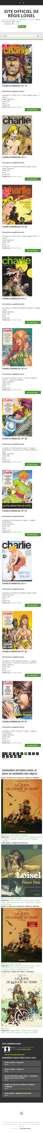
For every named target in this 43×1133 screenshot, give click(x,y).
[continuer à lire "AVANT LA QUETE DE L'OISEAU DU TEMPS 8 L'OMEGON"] (21, 806)
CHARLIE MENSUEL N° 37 (14, 368)
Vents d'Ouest (5, 902)
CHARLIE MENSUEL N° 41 (14, 721)
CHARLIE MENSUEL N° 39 (14, 510)
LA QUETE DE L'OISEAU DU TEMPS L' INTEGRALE (17, 972)
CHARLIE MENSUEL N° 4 (14, 583)
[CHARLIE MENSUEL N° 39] (17, 489)
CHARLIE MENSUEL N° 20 (14, 226)
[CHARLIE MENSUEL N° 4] (17, 561)
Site (29, 1049)
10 (11, 756)
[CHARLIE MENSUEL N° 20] (17, 204)
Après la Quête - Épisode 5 (14, 1062)
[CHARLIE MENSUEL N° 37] (17, 347)
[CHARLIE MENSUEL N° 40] (17, 630)
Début (5, 753)
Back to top (21, 1113)
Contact (24, 1049)
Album (12, 900)
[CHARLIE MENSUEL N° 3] (17, 276)
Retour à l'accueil (28, 1122)
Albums (7, 1028)
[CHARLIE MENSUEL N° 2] (17, 135)
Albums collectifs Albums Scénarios (16, 835)
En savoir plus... (32, 110)
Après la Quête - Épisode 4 (14, 1069)
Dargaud (13, 839)
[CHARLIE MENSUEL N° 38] (17, 417)
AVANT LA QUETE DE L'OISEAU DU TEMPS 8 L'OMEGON (20, 778)
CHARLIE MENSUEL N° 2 (14, 157)
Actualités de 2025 (14, 1064)
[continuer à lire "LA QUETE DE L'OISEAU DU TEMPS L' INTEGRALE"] (21, 1000)
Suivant (15, 756)
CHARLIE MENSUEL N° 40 (14, 651)
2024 (11, 837)
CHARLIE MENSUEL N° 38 (14, 438)
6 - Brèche (31, 20)
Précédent (10, 753)
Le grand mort (21, 20)
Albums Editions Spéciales (13, 898)
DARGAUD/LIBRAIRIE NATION (19, 970)
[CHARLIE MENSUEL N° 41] (17, 700)
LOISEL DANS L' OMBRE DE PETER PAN (14, 843)
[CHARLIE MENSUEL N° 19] (17, 64)
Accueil (13, 20)
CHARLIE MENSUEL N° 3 (14, 298)
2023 (2, 1032)
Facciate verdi (25, 1128)
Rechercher (7, 24)
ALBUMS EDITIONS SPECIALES (25, 900)
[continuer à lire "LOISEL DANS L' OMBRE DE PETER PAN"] (21, 870)
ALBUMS (24, 1030)
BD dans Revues (16, 107)
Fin (19, 756)
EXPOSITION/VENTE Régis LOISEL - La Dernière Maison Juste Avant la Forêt (21, 1077)
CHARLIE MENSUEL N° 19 (14, 85)
